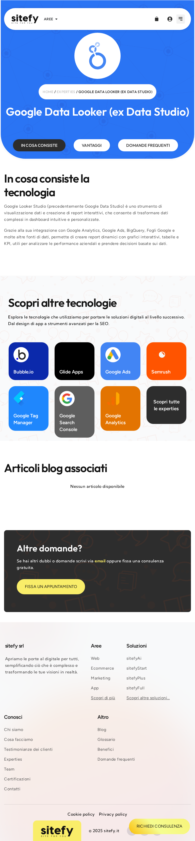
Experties (66, 92)
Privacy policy (113, 814)
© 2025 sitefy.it (104, 830)
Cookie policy (81, 814)
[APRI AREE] (56, 19)
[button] (180, 19)
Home (48, 92)
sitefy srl (14, 646)
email (100, 560)
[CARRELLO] (156, 18)
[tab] (39, 145)
